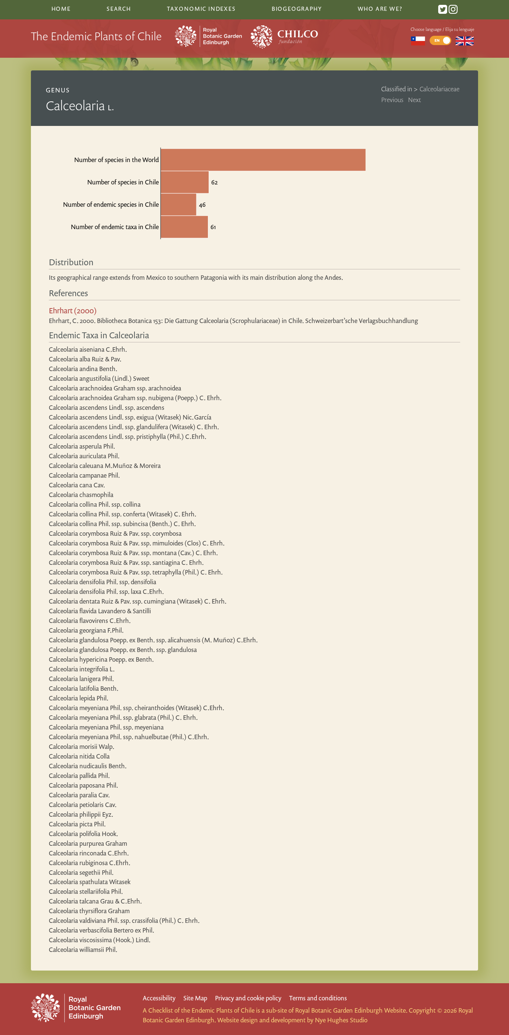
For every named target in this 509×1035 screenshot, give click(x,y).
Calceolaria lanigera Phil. (81, 678)
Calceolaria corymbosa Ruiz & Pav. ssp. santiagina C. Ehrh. (126, 562)
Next (414, 99)
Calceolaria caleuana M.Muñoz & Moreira (105, 465)
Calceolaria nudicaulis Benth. (88, 766)
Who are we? (380, 8)
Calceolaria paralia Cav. (79, 795)
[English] (464, 40)
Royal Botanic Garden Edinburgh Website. (351, 1010)
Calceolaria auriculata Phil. (84, 456)
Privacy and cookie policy (248, 998)
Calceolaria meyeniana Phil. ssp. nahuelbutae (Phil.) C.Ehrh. (129, 736)
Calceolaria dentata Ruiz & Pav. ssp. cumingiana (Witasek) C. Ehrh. (138, 601)
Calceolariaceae (439, 89)
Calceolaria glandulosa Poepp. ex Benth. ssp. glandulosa (123, 649)
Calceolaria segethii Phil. (81, 872)
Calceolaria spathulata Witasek (89, 881)
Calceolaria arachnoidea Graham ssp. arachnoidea (115, 388)
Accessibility (159, 998)
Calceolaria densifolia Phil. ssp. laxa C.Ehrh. (106, 591)
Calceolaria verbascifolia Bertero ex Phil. (101, 930)
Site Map (195, 998)
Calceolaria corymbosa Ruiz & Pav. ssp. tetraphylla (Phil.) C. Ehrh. (136, 572)
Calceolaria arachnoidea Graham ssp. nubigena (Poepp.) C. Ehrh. (135, 397)
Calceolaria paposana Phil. (83, 785)
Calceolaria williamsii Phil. (83, 949)
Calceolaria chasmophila (81, 494)
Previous (392, 99)
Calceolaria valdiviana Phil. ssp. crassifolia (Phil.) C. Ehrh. (124, 920)
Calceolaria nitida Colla (79, 756)
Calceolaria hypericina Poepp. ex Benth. (101, 659)
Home (61, 8)
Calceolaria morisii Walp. (81, 746)
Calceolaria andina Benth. (83, 368)
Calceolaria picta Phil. (77, 824)
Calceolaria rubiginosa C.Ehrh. (89, 862)
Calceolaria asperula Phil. (82, 446)
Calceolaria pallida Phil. (79, 775)
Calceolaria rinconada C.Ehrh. (89, 853)
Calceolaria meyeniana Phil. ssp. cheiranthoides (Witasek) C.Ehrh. (136, 707)
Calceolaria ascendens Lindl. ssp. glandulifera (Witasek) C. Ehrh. (134, 426)
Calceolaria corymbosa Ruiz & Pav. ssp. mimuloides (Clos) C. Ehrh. (137, 543)
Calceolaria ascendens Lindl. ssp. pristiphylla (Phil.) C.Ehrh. (127, 436)
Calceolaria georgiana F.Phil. (86, 630)
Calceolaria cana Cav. (77, 485)
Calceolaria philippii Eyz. (81, 814)
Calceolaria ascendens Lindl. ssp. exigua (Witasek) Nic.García (130, 417)
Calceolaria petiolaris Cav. (83, 804)
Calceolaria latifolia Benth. (83, 688)
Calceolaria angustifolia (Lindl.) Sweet (99, 378)
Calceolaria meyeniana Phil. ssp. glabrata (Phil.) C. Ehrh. (123, 717)
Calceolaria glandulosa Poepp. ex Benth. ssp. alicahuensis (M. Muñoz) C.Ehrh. (153, 640)
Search (119, 8)
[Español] (418, 40)
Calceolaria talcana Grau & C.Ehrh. (95, 901)
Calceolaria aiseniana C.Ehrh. (88, 349)
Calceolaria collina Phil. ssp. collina (94, 504)
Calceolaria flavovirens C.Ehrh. (90, 620)
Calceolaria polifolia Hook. (83, 833)
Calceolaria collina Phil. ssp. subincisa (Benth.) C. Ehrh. (122, 523)
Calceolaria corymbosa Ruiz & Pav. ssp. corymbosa (115, 533)
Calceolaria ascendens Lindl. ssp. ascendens (106, 407)
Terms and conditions (318, 998)
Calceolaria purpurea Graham (88, 843)
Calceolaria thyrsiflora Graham (89, 910)
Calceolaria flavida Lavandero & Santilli (100, 611)
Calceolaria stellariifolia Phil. (86, 891)
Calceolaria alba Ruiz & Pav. (85, 359)
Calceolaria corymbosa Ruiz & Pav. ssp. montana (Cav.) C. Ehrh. (133, 552)
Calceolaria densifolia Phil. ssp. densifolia (102, 581)
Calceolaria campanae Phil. (84, 475)
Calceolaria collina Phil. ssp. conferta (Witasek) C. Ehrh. (122, 514)
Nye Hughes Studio (341, 1020)
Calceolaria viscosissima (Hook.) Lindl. (100, 940)
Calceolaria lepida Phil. (78, 698)
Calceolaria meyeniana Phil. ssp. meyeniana (106, 727)
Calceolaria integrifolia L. (82, 669)
